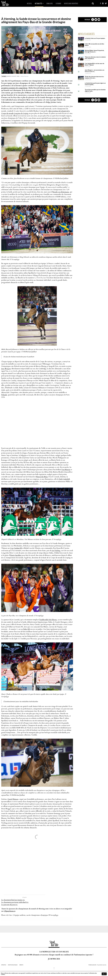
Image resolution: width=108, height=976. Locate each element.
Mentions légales (12, 964)
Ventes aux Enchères (71, 3)
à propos (3, 964)
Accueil (29, 3)
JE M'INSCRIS (54, 959)
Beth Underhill (64, 479)
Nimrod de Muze (42, 477)
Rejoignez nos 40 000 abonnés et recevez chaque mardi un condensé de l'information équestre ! (54, 955)
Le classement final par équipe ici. (13, 900)
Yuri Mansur (65, 470)
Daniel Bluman (13, 799)
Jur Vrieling (56, 550)
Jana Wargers (6, 369)
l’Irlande (4, 395)
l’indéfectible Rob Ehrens (48, 620)
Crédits (21, 964)
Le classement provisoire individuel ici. (15, 902)
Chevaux (58, 3)
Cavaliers (49, 3)
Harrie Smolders (15, 555)
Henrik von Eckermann (60, 192)
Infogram (24, 897)
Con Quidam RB (16, 548)
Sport (4, 76)
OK (103, 974)
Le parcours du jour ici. (9, 905)
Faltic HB (26, 629)
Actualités (38, 3)
